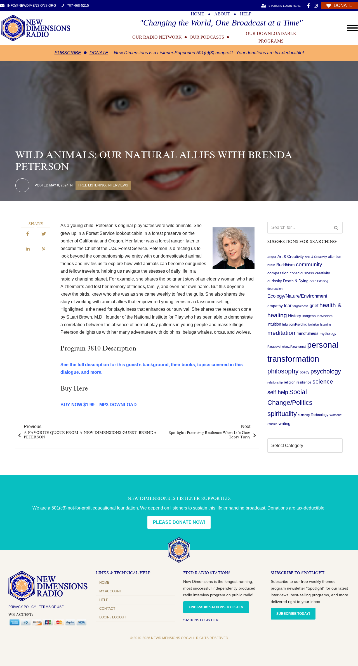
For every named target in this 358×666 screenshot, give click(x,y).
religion (289, 382)
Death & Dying (295, 281)
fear (287, 305)
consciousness (302, 273)
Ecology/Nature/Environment (297, 296)
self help (277, 392)
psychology (325, 371)
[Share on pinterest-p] (43, 249)
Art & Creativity (290, 256)
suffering (304, 415)
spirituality (282, 414)
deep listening (319, 281)
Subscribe (68, 52)
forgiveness (300, 306)
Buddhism (285, 265)
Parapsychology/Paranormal (286, 347)
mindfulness (307, 333)
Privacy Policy (22, 607)
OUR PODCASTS (207, 37)
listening (325, 324)
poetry (304, 372)
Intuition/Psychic (294, 325)
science (322, 381)
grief (314, 305)
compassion (278, 273)
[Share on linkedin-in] (27, 249)
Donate (99, 52)
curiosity (274, 281)
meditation (281, 333)
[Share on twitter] (43, 234)
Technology (319, 415)
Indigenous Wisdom (317, 316)
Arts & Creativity (316, 256)
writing (284, 423)
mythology (328, 334)
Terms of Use (51, 607)
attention (334, 257)
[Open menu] (352, 28)
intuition (274, 324)
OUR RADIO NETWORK (157, 37)
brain (271, 265)
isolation (313, 324)
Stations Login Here (202, 620)
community (309, 265)
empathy (275, 306)
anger (271, 257)
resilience (303, 382)
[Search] (336, 227)
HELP (245, 14)
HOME (197, 14)
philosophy (283, 371)
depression (274, 288)
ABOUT (222, 14)
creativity (322, 273)
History (294, 316)
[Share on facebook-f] (27, 234)
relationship (275, 382)
